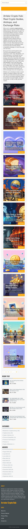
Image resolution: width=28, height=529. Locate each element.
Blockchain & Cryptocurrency (11, 430)
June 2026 (6, 456)
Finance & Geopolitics (9, 437)
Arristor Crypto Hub (8, 502)
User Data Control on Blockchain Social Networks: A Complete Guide (13, 310)
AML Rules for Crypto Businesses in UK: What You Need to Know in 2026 (17, 407)
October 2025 (7, 474)
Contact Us (3, 521)
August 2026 (7, 451)
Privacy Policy (4, 516)
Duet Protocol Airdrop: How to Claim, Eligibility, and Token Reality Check (13, 358)
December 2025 (8, 469)
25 (16, 372)
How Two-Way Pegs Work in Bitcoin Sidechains (16, 381)
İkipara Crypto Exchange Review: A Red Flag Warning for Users (17, 390)
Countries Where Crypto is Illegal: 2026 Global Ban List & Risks (13, 96)
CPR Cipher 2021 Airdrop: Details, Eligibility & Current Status (14, 262)
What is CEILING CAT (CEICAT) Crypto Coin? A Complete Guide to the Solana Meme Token (13, 120)
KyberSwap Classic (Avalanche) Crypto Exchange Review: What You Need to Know (18, 416)
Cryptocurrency (8, 433)
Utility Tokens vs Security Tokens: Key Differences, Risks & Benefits (14, 215)
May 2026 (6, 458)
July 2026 (6, 454)
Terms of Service (5, 513)
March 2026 (7, 462)
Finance (6, 442)
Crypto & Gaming (8, 435)
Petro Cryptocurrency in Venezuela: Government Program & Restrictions (13, 191)
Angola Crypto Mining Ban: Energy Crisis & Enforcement (13, 239)
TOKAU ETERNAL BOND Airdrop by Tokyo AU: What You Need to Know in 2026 (13, 143)
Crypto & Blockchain (8, 444)
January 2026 (7, 467)
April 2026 (6, 460)
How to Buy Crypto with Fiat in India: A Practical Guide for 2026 (13, 334)
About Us (3, 511)
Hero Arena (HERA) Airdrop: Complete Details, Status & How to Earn (14, 286)
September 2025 (8, 476)
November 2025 (8, 471)
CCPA (2, 518)
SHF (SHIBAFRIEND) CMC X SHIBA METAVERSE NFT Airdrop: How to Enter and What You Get (17, 400)
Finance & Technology (9, 439)
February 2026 (7, 465)
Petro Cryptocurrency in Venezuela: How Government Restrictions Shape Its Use (14, 167)
